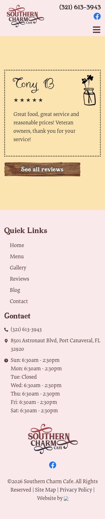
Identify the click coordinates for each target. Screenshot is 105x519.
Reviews (19, 278)
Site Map (45, 489)
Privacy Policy (76, 489)
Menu (17, 256)
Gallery (18, 267)
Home (17, 244)
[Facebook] (97, 16)
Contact (19, 300)
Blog (15, 289)
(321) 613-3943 (80, 7)
